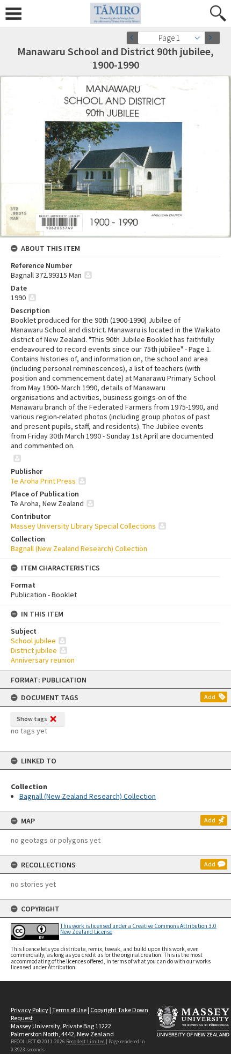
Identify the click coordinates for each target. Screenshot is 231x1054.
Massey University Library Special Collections (83, 526)
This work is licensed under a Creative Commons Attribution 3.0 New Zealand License (138, 929)
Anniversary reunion (43, 660)
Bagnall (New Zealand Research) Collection (87, 796)
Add (209, 697)
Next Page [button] (212, 38)
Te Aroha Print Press (43, 481)
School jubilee (33, 640)
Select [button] (200, 38)
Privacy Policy (29, 1010)
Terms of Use (69, 1010)
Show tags (32, 719)
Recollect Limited (85, 1041)
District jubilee (34, 650)
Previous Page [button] (134, 38)
